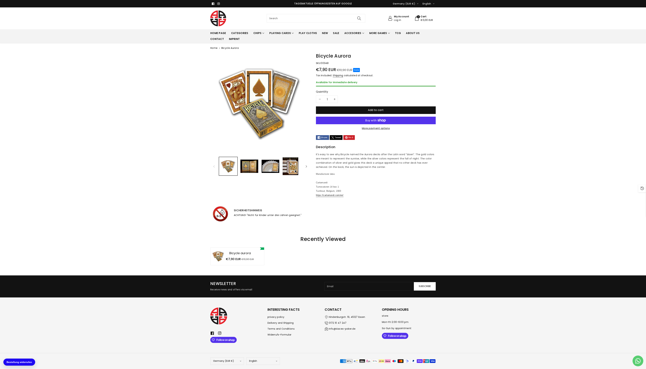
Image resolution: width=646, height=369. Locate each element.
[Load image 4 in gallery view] (290, 166)
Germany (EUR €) (223, 361)
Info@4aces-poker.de (342, 328)
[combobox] (316, 18)
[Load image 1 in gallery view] (228, 166)
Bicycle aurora (240, 253)
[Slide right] (306, 166)
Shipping (338, 75)
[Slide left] (214, 166)
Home (214, 48)
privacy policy (275, 317)
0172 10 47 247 (337, 323)
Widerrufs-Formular (279, 334)
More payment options (376, 128)
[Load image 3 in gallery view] (270, 166)
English (253, 361)
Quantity (322, 92)
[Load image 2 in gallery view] (249, 166)
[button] (424, 18)
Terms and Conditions (281, 328)
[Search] (359, 18)
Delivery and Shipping (280, 323)
